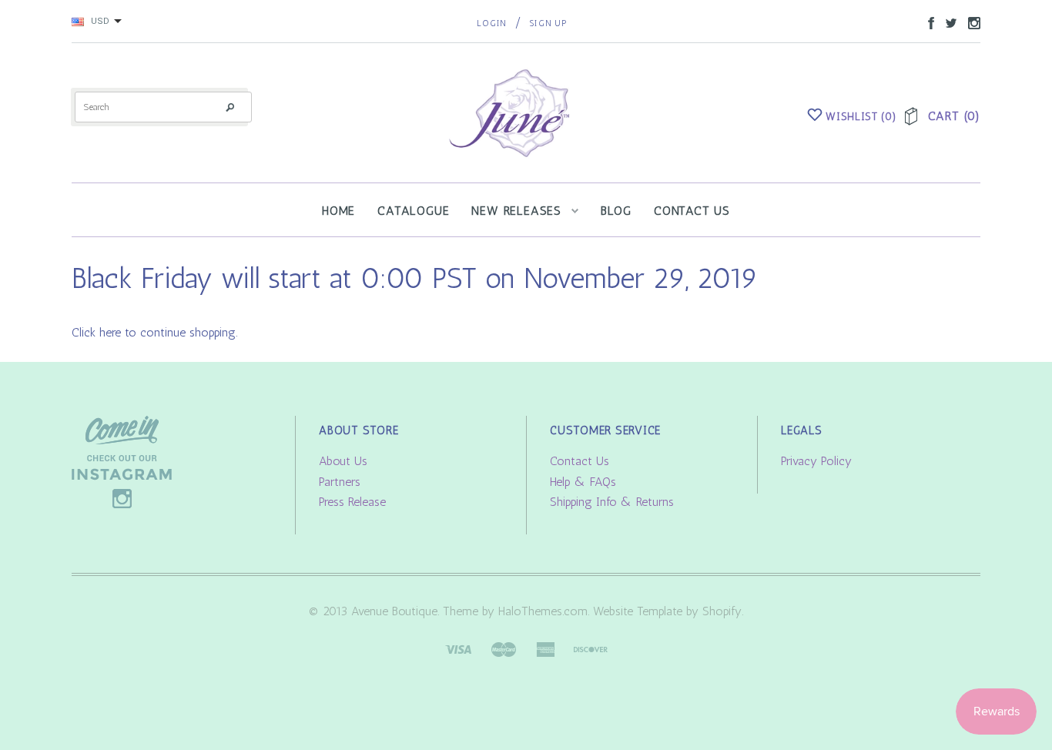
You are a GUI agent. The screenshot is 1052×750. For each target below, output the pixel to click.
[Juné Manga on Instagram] (970, 22)
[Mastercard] (504, 648)
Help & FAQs (583, 481)
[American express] (545, 648)
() (861, 116)
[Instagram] (122, 461)
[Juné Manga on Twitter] (947, 22)
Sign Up (548, 23)
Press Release (352, 501)
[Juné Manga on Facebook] (927, 22)
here (110, 332)
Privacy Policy (816, 461)
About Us (343, 461)
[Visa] (458, 648)
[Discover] (591, 648)
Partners (339, 481)
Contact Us (579, 461)
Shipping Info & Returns (612, 501)
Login (492, 23)
